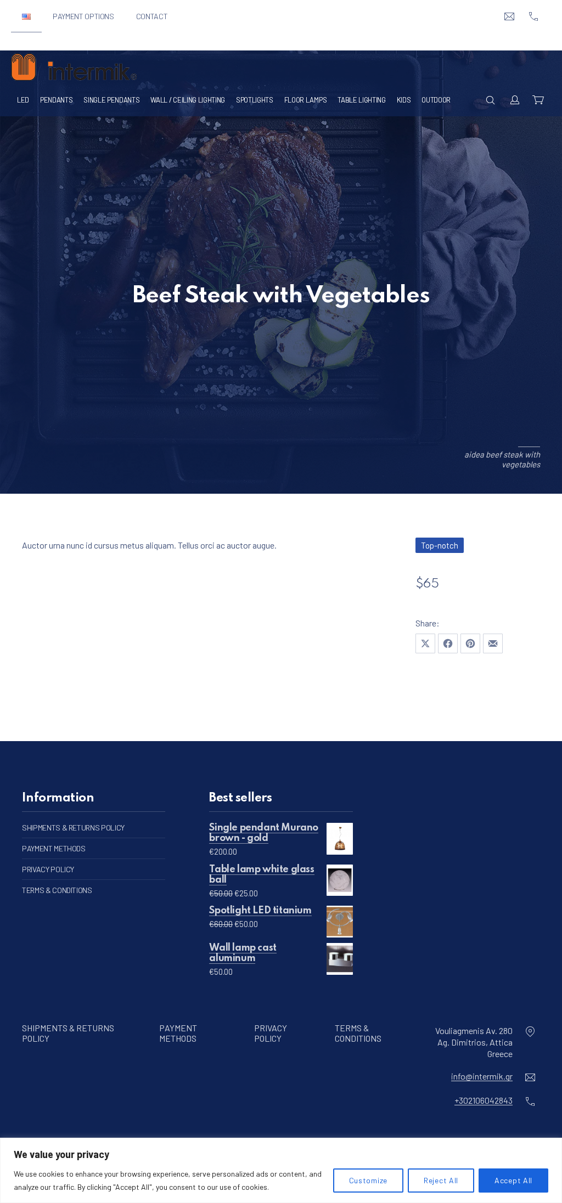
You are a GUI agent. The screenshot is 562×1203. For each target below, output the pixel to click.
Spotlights (254, 99)
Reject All (441, 1180)
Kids (404, 99)
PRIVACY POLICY (48, 869)
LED (23, 99)
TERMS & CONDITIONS (57, 890)
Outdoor (436, 99)
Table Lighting (361, 99)
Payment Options (83, 16)
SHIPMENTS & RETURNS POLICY (73, 827)
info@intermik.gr (482, 1075)
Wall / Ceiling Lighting (187, 99)
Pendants (56, 99)
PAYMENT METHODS (54, 848)
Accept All (513, 1180)
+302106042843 (483, 1099)
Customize (368, 1180)
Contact (152, 16)
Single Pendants (111, 99)
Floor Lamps (305, 99)
